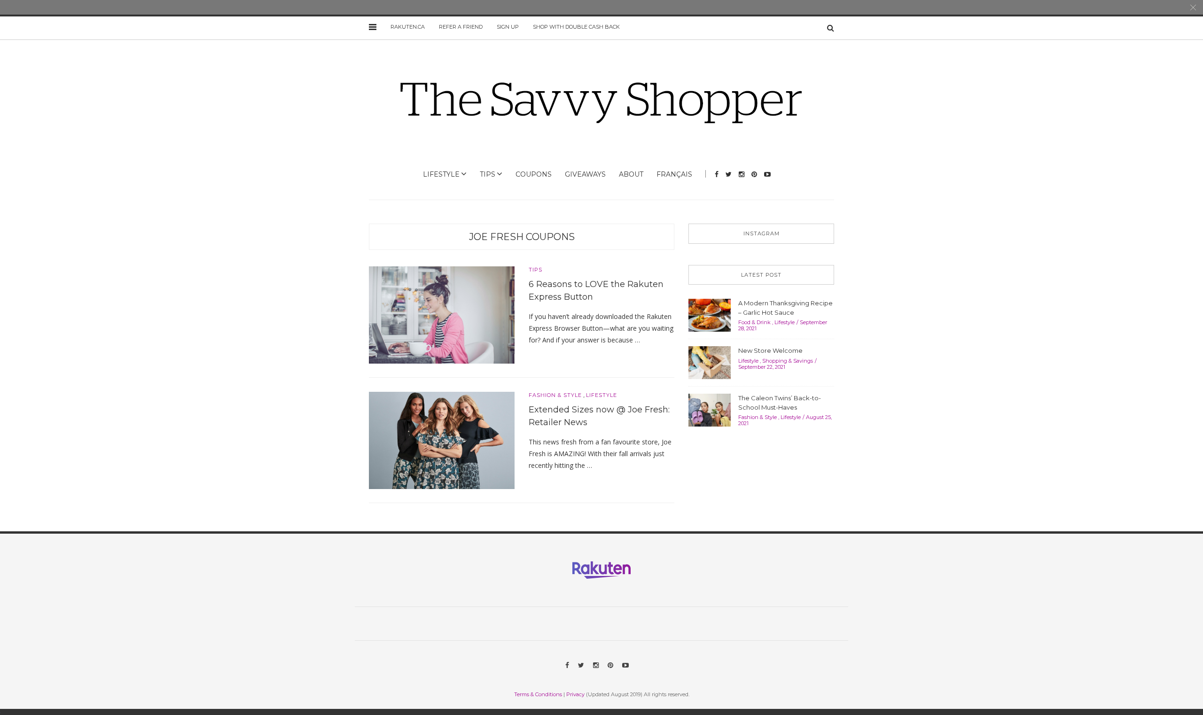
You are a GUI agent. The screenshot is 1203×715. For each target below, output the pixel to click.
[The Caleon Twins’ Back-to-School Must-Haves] (709, 409)
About (631, 174)
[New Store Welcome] (709, 361)
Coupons (534, 174)
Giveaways (585, 174)
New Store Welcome (770, 350)
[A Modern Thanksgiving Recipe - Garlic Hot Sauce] (709, 314)
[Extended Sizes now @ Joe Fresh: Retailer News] (442, 439)
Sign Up (508, 26)
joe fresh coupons (522, 236)
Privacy (575, 694)
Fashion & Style (555, 395)
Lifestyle (441, 174)
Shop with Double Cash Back (576, 26)
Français (674, 174)
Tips (487, 174)
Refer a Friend (461, 26)
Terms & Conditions (538, 694)
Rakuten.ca (408, 26)
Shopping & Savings (787, 361)
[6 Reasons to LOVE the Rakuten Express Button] (442, 314)
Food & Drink (754, 322)
